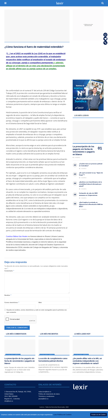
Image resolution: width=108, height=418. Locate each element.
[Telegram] (105, 39)
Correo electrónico (11, 302)
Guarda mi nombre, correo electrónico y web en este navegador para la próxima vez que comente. (37, 311)
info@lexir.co (8, 401)
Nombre (7, 295)
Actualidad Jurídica (13, 354)
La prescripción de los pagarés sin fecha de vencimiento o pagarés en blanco (19, 360)
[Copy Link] (105, 43)
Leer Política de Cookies (63, 414)
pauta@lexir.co (43, 399)
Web (40, 302)
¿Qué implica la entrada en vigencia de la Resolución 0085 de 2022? (91, 204)
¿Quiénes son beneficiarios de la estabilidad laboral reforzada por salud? (90, 184)
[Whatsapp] (105, 35)
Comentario (9, 271)
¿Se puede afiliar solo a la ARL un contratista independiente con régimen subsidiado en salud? (87, 360)
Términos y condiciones (46, 396)
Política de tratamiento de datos (49, 394)
